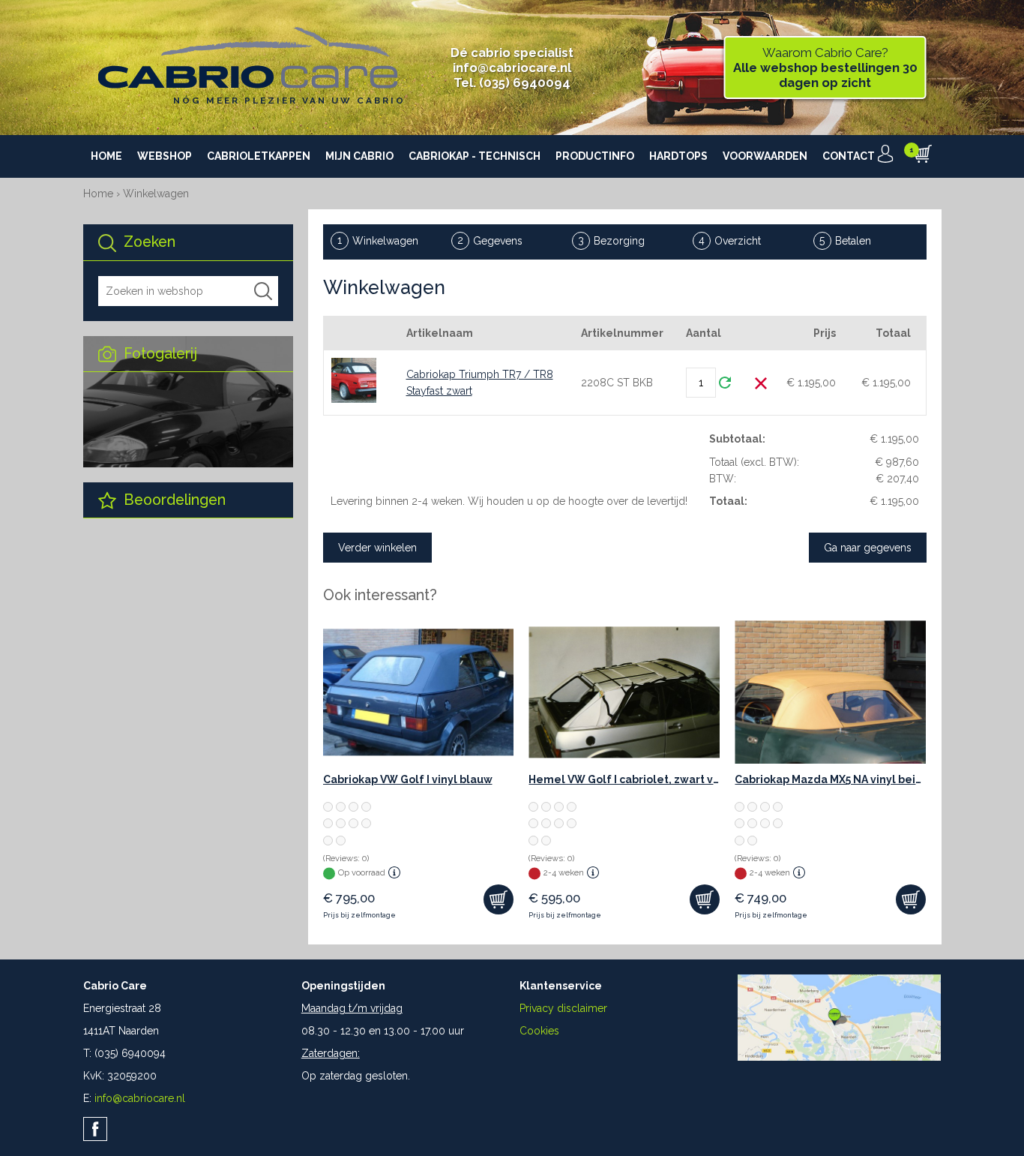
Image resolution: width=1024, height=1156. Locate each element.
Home (106, 156)
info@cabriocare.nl (512, 67)
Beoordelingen (173, 500)
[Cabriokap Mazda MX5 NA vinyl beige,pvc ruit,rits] (830, 692)
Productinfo (594, 156)
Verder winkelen (377, 548)
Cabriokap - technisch (474, 156)
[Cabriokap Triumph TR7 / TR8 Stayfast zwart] (353, 380)
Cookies (539, 1031)
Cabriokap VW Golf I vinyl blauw (408, 779)
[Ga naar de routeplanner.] (839, 1057)
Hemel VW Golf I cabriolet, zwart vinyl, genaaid (624, 779)
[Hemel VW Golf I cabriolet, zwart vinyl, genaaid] (624, 692)
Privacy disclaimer (563, 1008)
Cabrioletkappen (258, 156)
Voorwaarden (765, 156)
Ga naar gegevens (868, 548)
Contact (848, 156)
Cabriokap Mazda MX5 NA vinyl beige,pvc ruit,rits (830, 779)
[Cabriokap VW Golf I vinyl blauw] (418, 692)
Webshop (164, 156)
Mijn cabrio (359, 156)
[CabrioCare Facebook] (95, 1129)
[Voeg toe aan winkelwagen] (498, 899)
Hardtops (678, 156)
